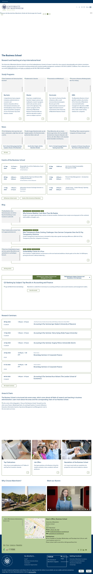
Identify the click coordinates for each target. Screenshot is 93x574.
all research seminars (9, 385)
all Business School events (10, 198)
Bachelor (7, 95)
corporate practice (11, 66)
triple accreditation (25, 68)
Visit (4, 545)
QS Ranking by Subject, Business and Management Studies (46, 277)
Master (28, 95)
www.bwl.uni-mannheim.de (56, 533)
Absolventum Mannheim (76, 563)
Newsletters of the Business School (76, 462)
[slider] (64, 509)
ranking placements (12, 68)
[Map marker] (35, 527)
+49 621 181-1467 (54, 529)
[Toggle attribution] (43, 537)
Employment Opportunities (30, 564)
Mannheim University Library (31, 561)
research (63, 64)
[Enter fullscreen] (90, 509)
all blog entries (7, 268)
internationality (71, 64)
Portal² (26, 559)
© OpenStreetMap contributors (37, 537)
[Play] (49, 509)
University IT (27, 563)
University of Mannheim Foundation (78, 559)
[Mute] (85, 509)
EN (84, 7)
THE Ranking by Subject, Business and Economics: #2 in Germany (74, 277)
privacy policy (32, 572)
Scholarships (73, 564)
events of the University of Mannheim (31, 198)
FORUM (50, 557)
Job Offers (37, 462)
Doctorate (52, 95)
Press (7, 545)
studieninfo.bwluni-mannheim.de (59, 531)
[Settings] (88, 509)
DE (82, 7)
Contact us (13, 545)
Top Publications (9, 462)
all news (6, 152)
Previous (3, 277)
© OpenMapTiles (29, 537)
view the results (33, 290)
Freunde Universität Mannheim (77, 561)
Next (89, 277)
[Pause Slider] (2, 14)
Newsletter (19, 545)
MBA (73, 95)
